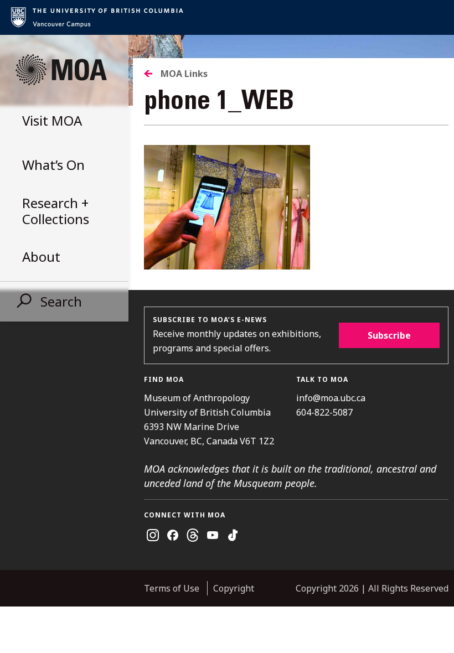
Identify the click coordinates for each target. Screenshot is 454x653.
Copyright (233, 588)
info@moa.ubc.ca (330, 398)
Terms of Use (171, 588)
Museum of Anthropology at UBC (61, 70)
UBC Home (227, 17)
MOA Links (184, 74)
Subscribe (389, 335)
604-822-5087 (324, 412)
